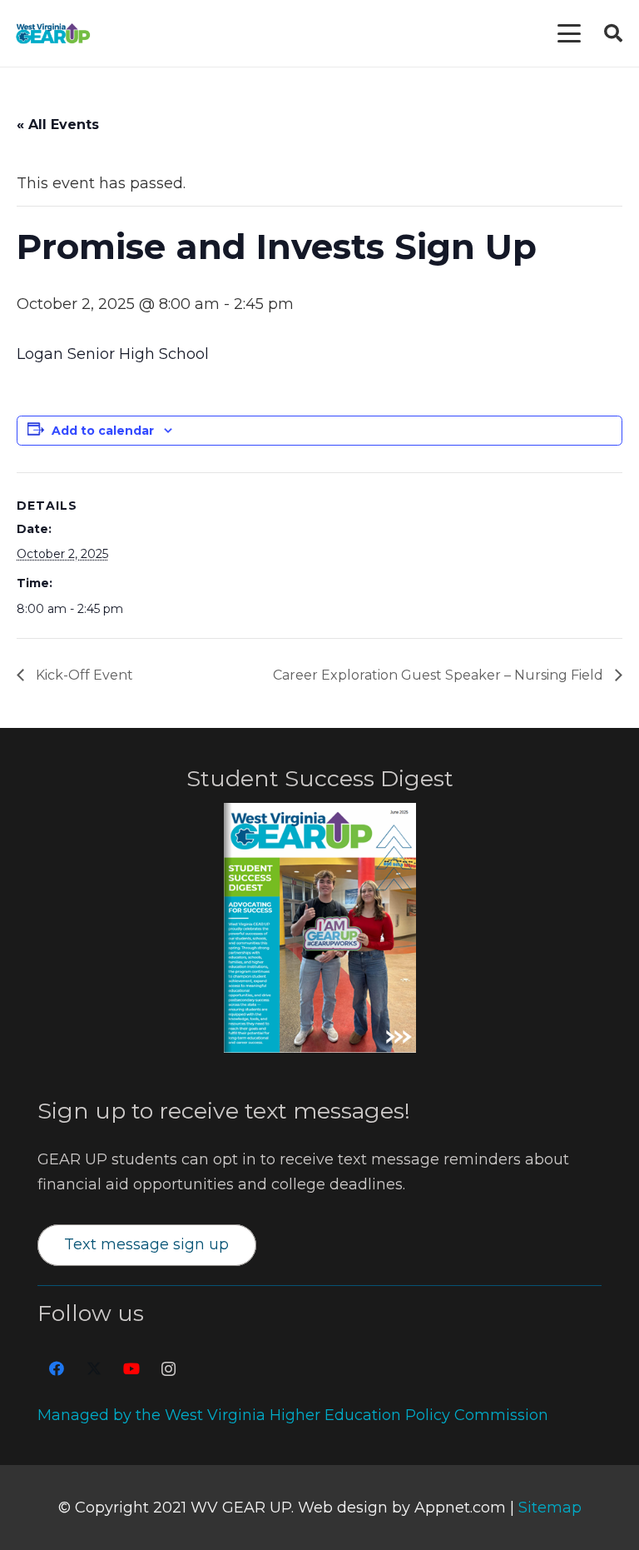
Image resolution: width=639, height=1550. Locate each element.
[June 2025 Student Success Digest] (320, 928)
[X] (93, 1369)
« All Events (58, 124)
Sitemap (550, 1507)
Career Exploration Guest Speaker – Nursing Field (440, 675)
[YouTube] (131, 1369)
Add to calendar (103, 430)
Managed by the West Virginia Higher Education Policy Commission (292, 1415)
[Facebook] (56, 1369)
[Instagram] (168, 1369)
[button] (569, 33)
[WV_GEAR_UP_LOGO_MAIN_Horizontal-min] (53, 33)
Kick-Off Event (82, 675)
